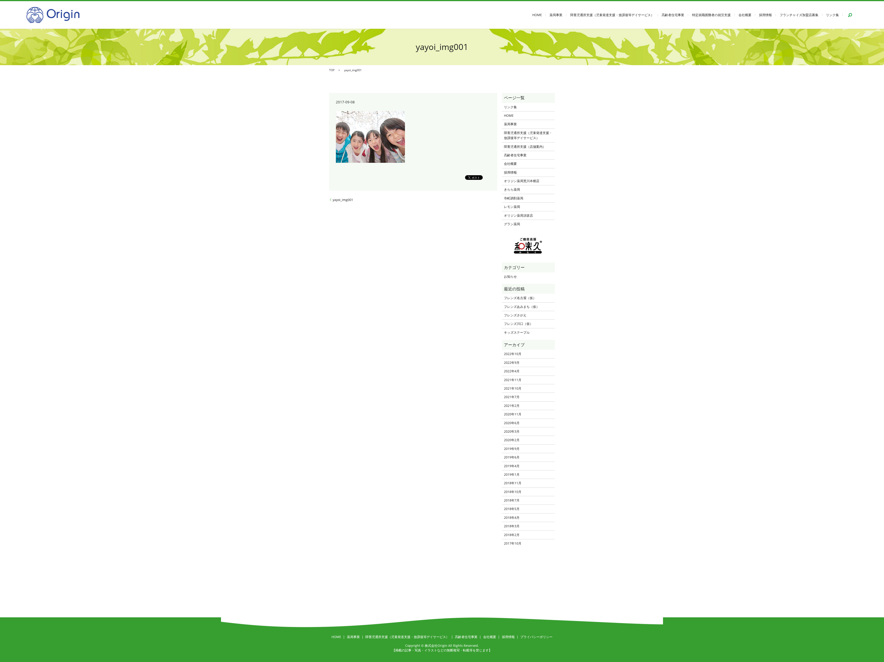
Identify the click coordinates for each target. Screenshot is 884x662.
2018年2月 (512, 535)
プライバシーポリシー (536, 637)
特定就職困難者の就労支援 (711, 15)
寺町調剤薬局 (513, 198)
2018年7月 (512, 500)
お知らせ (510, 276)
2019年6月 (512, 457)
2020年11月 (512, 414)
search (850, 15)
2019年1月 (512, 474)
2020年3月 (512, 431)
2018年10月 (512, 492)
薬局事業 (556, 15)
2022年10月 (512, 354)
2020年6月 (512, 423)
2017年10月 (512, 543)
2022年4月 (512, 371)
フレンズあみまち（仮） (521, 306)
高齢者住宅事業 (673, 15)
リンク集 (832, 15)
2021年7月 (512, 397)
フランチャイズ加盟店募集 (799, 15)
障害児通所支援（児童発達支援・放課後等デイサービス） (612, 15)
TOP (331, 70)
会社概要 (745, 15)
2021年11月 (512, 380)
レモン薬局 (512, 206)
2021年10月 (512, 388)
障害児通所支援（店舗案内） (525, 146)
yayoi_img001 (343, 200)
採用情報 (765, 15)
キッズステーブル (517, 332)
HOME (537, 15)
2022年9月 (512, 362)
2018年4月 (512, 517)
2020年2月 (512, 440)
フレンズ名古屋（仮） (520, 298)
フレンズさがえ (515, 315)
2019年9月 (512, 448)
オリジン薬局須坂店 (518, 215)
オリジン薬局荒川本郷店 (521, 181)
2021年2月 (512, 405)
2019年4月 (512, 466)
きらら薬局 (512, 189)
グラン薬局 (512, 224)
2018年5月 (512, 509)
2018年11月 (512, 483)
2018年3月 (512, 526)
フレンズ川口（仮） (518, 323)
